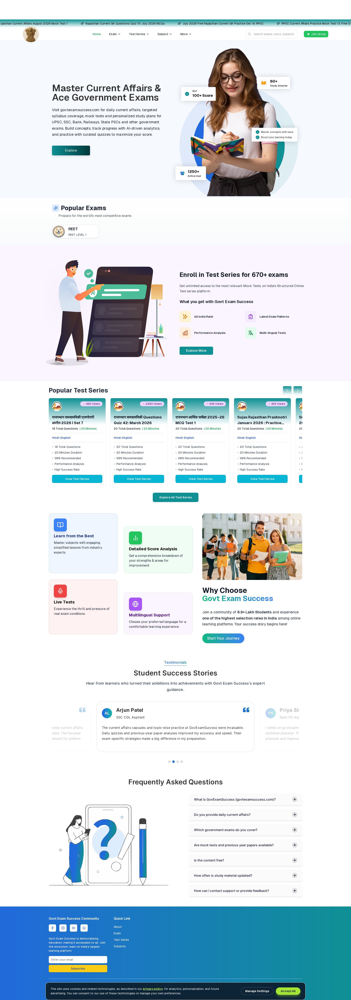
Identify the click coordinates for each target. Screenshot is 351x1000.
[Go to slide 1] (169, 761)
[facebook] (52, 928)
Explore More (196, 351)
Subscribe (78, 968)
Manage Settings (257, 991)
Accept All (288, 991)
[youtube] (73, 928)
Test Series (137, 34)
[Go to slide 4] (181, 761)
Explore (71, 150)
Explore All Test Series (175, 497)
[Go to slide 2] (173, 761)
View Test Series (77, 479)
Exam (113, 34)
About (118, 926)
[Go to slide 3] (177, 761)
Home (97, 34)
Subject (162, 34)
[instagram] (63, 928)
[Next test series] (297, 390)
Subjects (120, 946)
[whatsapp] (84, 928)
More (184, 34)
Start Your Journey (223, 638)
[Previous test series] (287, 390)
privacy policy (153, 988)
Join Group (318, 34)
